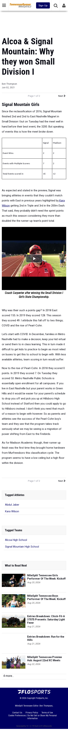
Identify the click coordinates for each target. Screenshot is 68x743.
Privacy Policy (32, 712)
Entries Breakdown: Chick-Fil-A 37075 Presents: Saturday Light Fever (46, 619)
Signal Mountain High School (22, 546)
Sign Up (43, 5)
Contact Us (17, 712)
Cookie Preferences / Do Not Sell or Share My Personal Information (32, 717)
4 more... (8, 676)
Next (61, 96)
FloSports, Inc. (42, 698)
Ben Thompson (9, 84)
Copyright (31, 698)
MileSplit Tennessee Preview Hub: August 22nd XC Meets (44, 659)
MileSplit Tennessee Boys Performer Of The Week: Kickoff (46, 597)
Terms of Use (47, 712)
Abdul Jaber (12, 504)
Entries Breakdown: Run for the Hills (45, 638)
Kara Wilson (12, 511)
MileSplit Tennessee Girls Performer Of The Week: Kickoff (46, 577)
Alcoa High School (16, 540)
